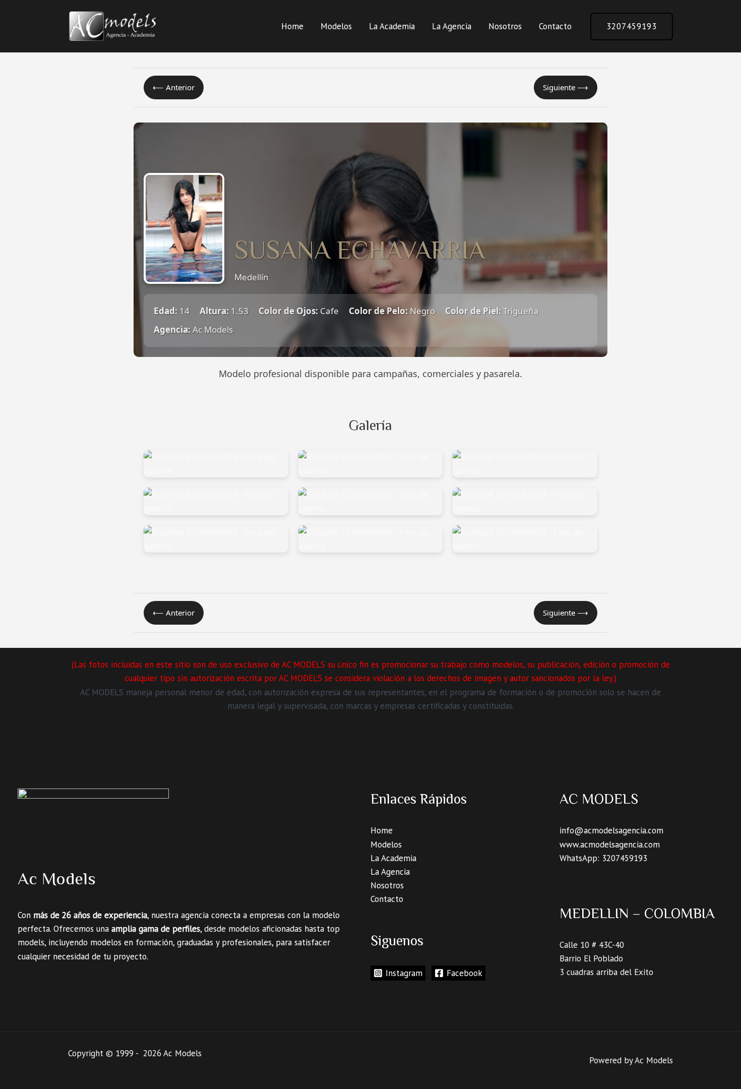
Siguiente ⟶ (565, 87)
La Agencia (451, 26)
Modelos (336, 26)
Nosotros (505, 26)
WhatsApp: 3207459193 (603, 858)
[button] (631, 26)
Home (292, 26)
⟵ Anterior (174, 87)
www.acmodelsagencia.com (610, 844)
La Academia (392, 26)
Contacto (555, 26)
